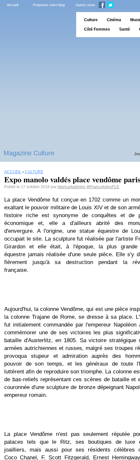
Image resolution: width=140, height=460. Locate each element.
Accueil (12, 5)
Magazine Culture (29, 153)
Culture (91, 20)
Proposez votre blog (49, 5)
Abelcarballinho (71, 187)
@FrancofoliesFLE (102, 187)
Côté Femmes (97, 29)
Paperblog (36, 24)
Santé (124, 29)
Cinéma (114, 20)
